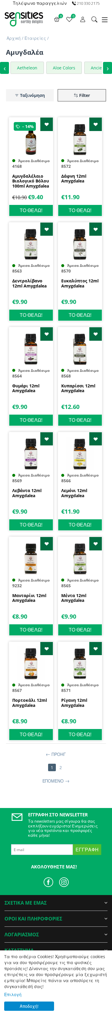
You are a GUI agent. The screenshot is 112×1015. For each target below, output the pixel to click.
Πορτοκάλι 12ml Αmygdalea (29, 703)
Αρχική (14, 38)
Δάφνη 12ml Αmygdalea (73, 179)
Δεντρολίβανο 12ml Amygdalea (29, 284)
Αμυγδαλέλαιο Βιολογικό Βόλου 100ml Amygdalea (30, 181)
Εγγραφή (87, 849)
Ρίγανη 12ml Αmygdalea (74, 703)
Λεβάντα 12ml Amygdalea (27, 493)
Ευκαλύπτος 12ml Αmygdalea (80, 284)
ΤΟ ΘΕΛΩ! (31, 210)
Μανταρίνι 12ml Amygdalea (29, 598)
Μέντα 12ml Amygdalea (73, 598)
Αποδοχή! (29, 1006)
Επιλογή (13, 994)
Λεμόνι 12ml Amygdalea (74, 493)
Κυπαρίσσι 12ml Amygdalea (78, 389)
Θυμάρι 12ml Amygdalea (25, 389)
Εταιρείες (35, 38)
